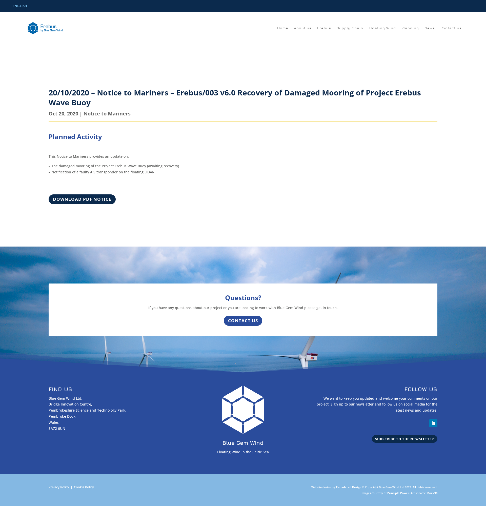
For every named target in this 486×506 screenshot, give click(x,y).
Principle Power (398, 493)
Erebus (324, 28)
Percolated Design (348, 487)
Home (282, 28)
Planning (410, 28)
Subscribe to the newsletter (404, 439)
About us (303, 28)
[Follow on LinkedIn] (433, 423)
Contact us (451, 28)
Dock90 (432, 493)
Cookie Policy (84, 487)
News (429, 28)
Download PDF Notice (82, 199)
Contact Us (243, 320)
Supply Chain (350, 28)
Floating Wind (382, 28)
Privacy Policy (59, 487)
